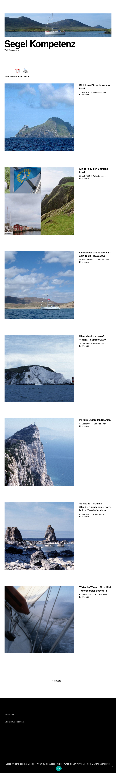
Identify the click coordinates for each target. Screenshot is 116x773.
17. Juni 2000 (84, 423)
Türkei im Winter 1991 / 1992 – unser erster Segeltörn (95, 588)
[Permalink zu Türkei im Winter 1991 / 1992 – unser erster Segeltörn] (39, 619)
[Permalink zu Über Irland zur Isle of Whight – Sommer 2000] (39, 368)
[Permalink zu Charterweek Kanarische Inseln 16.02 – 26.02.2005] (39, 285)
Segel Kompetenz (40, 43)
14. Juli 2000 (84, 343)
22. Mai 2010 (84, 92)
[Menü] (8, 4)
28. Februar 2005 (86, 259)
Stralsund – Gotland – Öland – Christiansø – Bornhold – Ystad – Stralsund (95, 507)
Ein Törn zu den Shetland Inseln (93, 170)
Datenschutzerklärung (14, 721)
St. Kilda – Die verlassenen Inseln (94, 86)
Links (7, 718)
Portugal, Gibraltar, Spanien (95, 420)
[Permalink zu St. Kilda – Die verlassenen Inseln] (39, 117)
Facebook (8, 741)
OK (58, 768)
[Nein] (112, 766)
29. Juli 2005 (84, 176)
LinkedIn (16, 741)
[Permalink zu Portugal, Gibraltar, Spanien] (39, 452)
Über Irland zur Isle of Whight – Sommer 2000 (92, 337)
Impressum (9, 714)
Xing (24, 741)
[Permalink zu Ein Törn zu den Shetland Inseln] (39, 201)
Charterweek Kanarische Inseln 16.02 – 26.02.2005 (95, 254)
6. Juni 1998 (84, 514)
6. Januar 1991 (85, 594)
